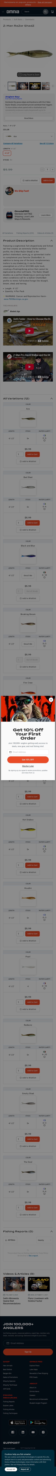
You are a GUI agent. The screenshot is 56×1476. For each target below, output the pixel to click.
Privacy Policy (22, 1465)
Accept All (11, 1469)
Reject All (25, 1469)
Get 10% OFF (28, 759)
